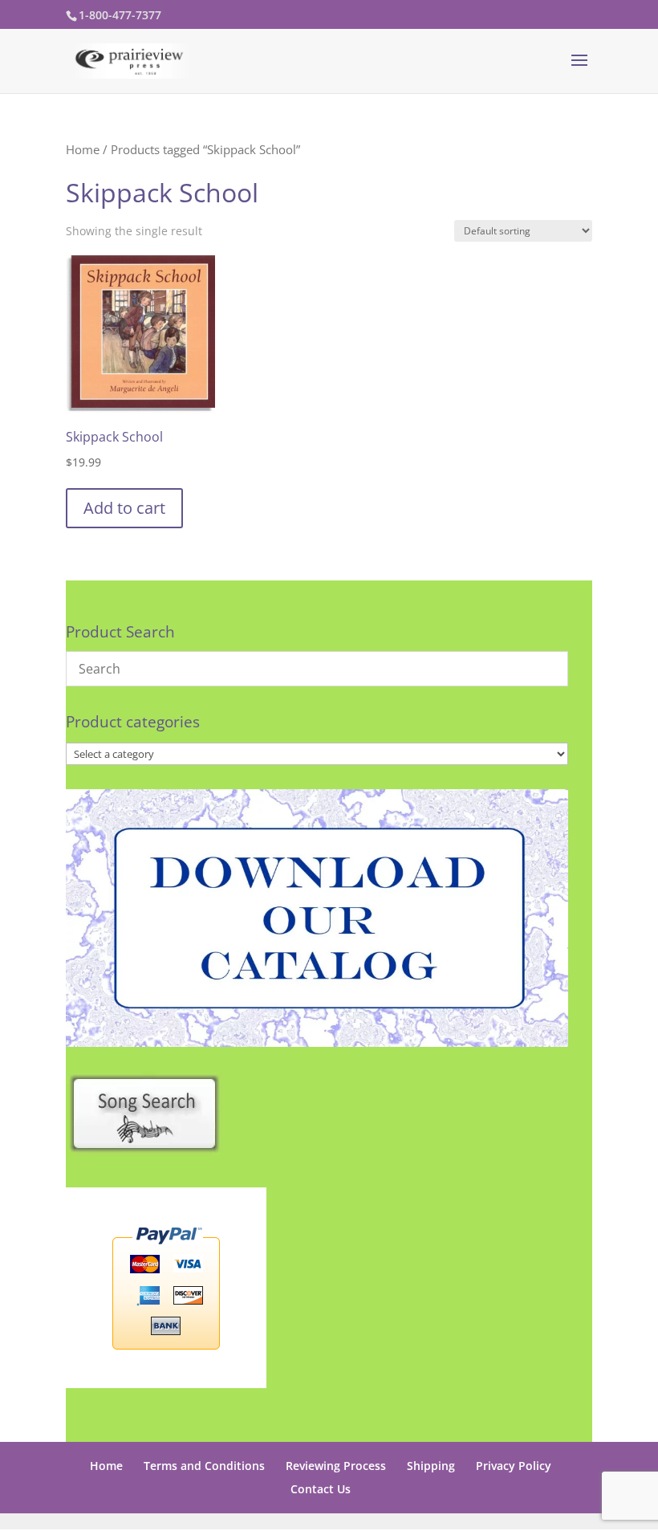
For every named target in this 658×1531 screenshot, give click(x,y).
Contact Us (320, 1488)
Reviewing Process (336, 1465)
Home (83, 149)
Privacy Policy (513, 1465)
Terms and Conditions (204, 1465)
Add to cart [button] (124, 508)
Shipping (431, 1465)
